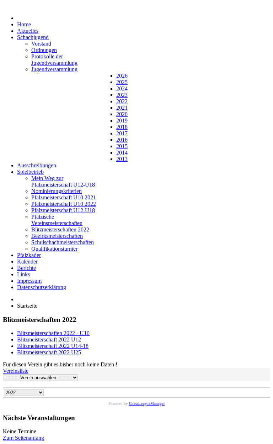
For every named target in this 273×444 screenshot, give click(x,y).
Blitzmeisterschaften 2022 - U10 (53, 333)
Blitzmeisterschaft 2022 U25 (49, 352)
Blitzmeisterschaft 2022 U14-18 (53, 346)
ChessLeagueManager (147, 403)
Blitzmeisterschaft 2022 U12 (49, 339)
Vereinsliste (15, 371)
